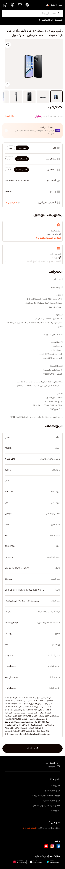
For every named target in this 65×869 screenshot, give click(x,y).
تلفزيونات (55, 810)
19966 (51, 766)
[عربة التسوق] (4, 5)
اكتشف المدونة (31, 828)
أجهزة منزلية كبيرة (52, 790)
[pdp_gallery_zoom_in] (7, 84)
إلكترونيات (55, 785)
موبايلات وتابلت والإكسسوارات (46, 795)
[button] (32, 130)
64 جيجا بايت (21, 169)
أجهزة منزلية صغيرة (51, 800)
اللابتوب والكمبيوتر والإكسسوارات (45, 805)
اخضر (11, 147)
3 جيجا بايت (22, 158)
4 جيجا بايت (8, 158)
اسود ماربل (22, 147)
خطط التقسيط (10, 116)
